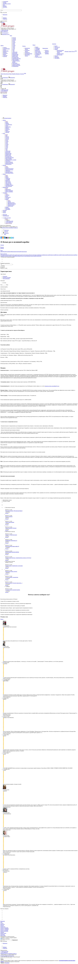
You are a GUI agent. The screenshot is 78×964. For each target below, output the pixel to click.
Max (5, 234)
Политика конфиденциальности (7, 955)
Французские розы (31, 256)
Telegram (5, 17)
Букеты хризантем (4, 931)
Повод (6, 176)
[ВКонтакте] (1, 237)
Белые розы (41, 254)
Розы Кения (17, 256)
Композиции (8, 189)
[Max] (4, 946)
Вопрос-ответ (3, 933)
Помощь (2, 932)
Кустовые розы (64, 254)
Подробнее (7, 962)
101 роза (9, 254)
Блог (1, 922)
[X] (6, 237)
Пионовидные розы (71, 254)
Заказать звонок (3, 91)
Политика (2, 934)
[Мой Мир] (4, 237)
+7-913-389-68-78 (4, 31)
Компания (2, 921)
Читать (1, 619)
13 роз (26, 254)
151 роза (5, 254)
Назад (6, 121)
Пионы (9, 201)
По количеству (38, 256)
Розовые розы (52, 254)
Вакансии (2, 924)
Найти (2, 959)
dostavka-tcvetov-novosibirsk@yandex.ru (10, 227)
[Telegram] (13, 237)
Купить (6, 513)
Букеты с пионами (4, 927)
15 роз (23, 254)
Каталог (2, 248)
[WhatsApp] (9, 237)
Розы (6, 135)
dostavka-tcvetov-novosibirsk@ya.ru (52, 386)
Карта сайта (2, 935)
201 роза (2, 254)
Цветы (6, 122)
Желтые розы (58, 254)
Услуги (1, 923)
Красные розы (46, 254)
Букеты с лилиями (4, 929)
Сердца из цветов (23, 256)
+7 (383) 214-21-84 (4, 30)
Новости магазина (6, 938)
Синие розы (36, 254)
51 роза (14, 254)
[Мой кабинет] (1, 76)
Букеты (6, 167)
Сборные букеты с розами (10, 256)
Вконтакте (5, 14)
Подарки (22, 251)
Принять (2, 962)
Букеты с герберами (4, 928)
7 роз (33, 254)
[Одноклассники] (3, 237)
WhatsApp (5, 18)
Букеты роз (2, 926)
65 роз (12, 254)
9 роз (31, 254)
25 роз (17, 254)
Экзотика (7, 194)
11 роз (28, 254)
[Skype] (11, 237)
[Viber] (8, 237)
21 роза (20, 254)
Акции (25, 251)
